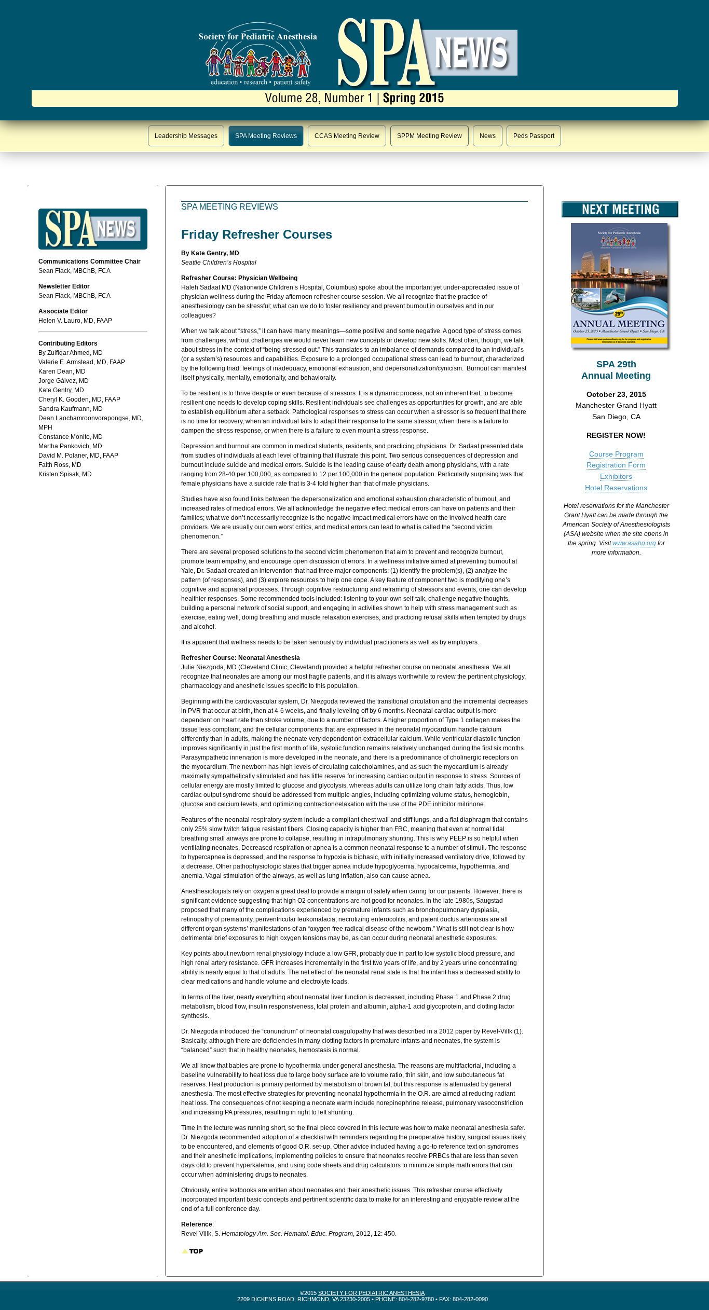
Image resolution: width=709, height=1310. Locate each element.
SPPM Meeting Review (429, 136)
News (488, 136)
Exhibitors (616, 476)
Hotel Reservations (616, 488)
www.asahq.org (634, 543)
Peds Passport (533, 136)
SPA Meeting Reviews (266, 136)
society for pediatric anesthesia (371, 1293)
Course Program (616, 454)
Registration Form (616, 465)
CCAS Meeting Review (347, 136)
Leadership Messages (186, 136)
